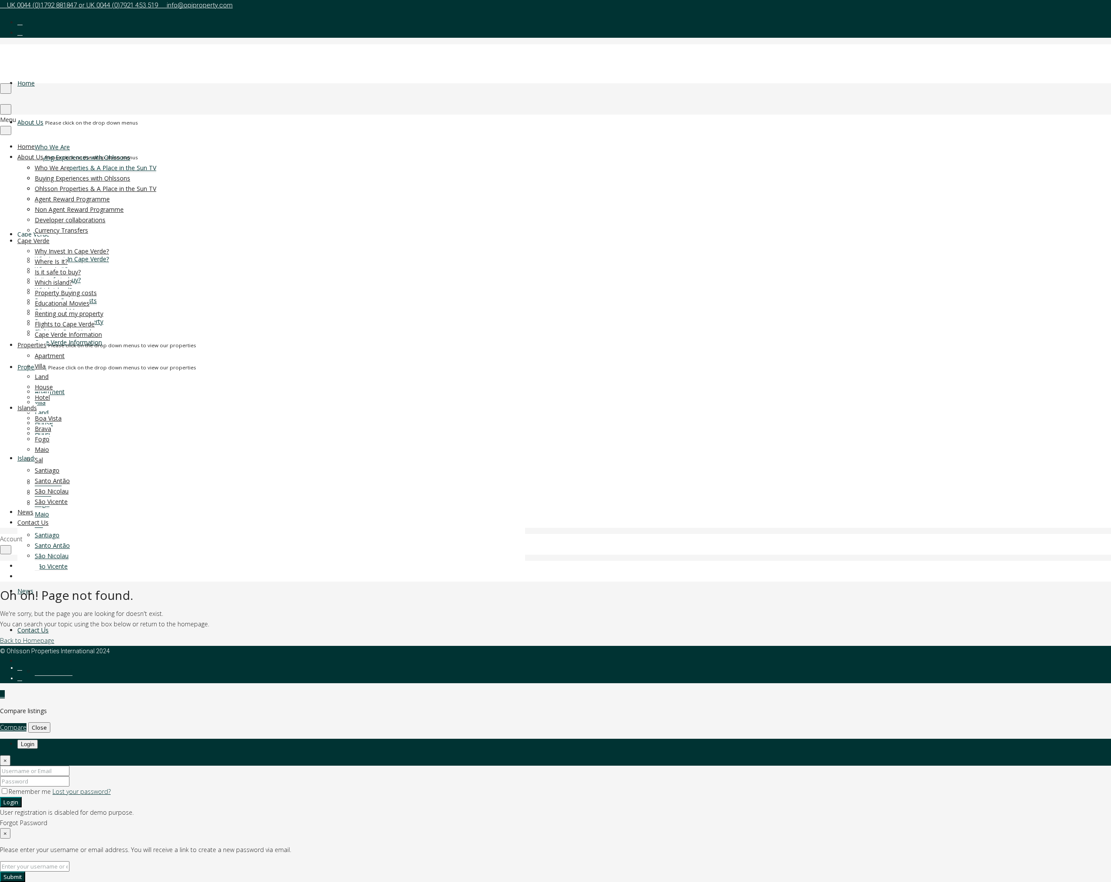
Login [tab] (27, 744)
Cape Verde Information (68, 334)
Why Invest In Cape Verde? (72, 259)
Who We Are (52, 147)
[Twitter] (19, 678)
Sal (39, 460)
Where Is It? (51, 261)
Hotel (42, 397)
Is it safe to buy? (58, 272)
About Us (30, 122)
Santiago (47, 535)
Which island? (53, 282)
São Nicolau (52, 556)
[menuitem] (19, 661)
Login (10, 802)
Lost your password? (82, 791)
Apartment (50, 356)
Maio (42, 514)
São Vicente (51, 566)
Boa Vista (48, 418)
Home (26, 83)
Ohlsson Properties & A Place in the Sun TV (95, 168)
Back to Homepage (27, 640)
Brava (43, 429)
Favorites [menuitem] (55, 671)
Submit (12, 877)
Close (39, 727)
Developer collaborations (70, 220)
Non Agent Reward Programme (79, 209)
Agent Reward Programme (72, 199)
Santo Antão (52, 545)
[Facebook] (19, 667)
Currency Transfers (61, 230)
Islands (27, 408)
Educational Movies (62, 303)
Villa (40, 366)
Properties (31, 367)
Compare (13, 727)
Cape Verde (33, 234)
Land (42, 412)
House (44, 387)
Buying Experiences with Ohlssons (82, 178)
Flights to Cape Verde (65, 324)
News (25, 512)
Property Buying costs (66, 293)
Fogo (42, 439)
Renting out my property (69, 313)
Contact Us (33, 630)
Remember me (31, 791)
